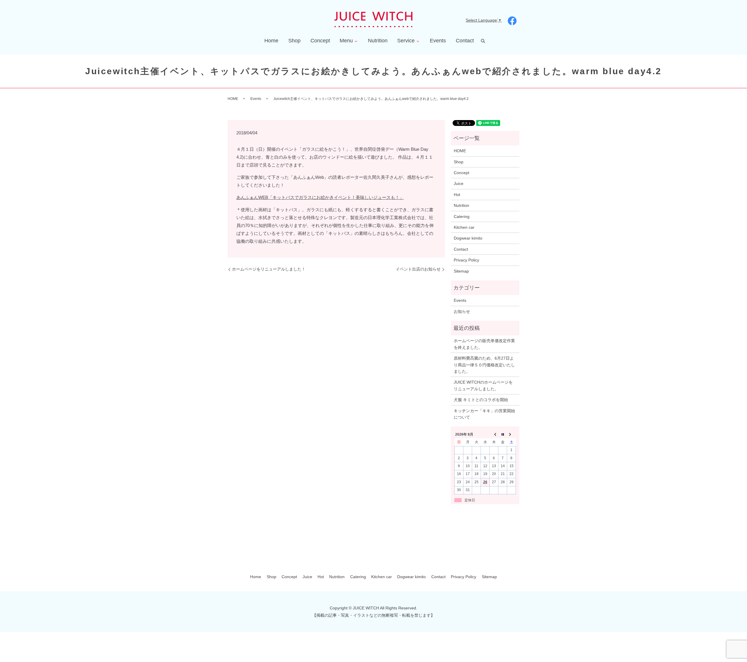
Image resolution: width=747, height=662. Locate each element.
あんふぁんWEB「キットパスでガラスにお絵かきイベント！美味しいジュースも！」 (320, 197)
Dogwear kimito (468, 238)
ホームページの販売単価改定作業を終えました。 (484, 343)
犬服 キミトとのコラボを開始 (481, 399)
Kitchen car (464, 227)
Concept (320, 41)
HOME (233, 99)
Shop (294, 41)
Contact (465, 41)
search (483, 41)
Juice (458, 183)
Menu (346, 41)
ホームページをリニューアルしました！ (269, 269)
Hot (457, 194)
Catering (462, 216)
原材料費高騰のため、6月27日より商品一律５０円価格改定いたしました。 (484, 365)
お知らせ (462, 311)
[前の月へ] (494, 434)
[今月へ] (502, 434)
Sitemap (461, 271)
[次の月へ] (511, 434)
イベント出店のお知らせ (418, 269)
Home (271, 41)
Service (406, 41)
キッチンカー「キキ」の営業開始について (484, 414)
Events (438, 41)
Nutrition (378, 41)
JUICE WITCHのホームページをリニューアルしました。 (483, 385)
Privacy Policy (466, 260)
